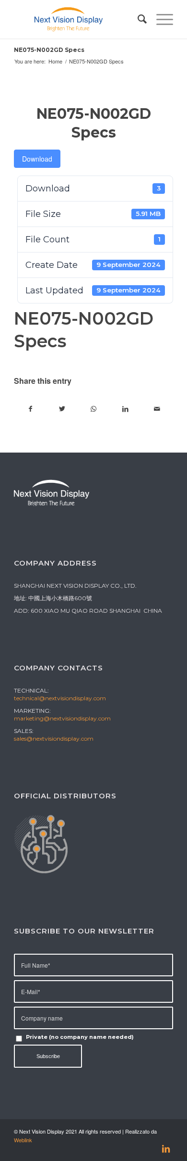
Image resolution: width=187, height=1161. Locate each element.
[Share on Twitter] (62, 409)
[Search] (137, 19)
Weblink (23, 1140)
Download (37, 159)
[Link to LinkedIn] (166, 1149)
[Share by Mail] (157, 409)
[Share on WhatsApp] (93, 409)
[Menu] (160, 19)
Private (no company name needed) (80, 1037)
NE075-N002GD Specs (49, 49)
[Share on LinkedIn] (125, 409)
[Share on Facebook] (30, 409)
